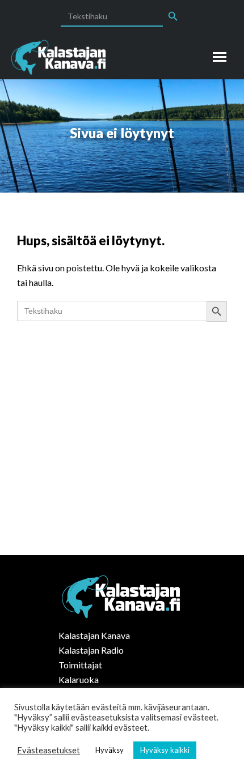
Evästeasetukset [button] (48, 750)
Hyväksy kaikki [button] (165, 749)
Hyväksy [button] (109, 749)
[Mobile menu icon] (219, 57)
